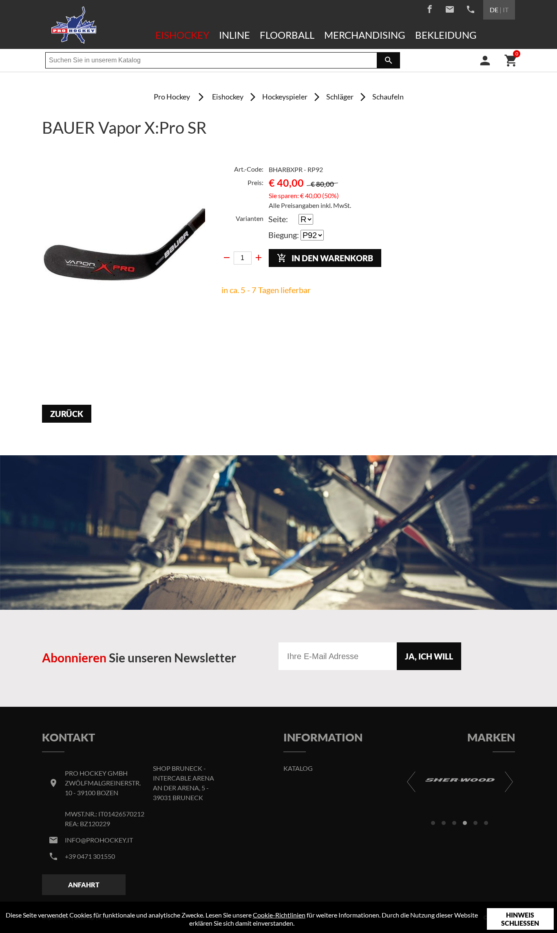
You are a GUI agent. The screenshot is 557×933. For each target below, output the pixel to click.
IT (505, 9)
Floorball (287, 35)
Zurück (66, 414)
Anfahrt (83, 885)
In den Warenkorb (325, 258)
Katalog (298, 768)
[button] (433, 823)
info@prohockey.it (99, 840)
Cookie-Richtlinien (279, 915)
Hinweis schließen (520, 919)
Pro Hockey (172, 96)
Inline (234, 35)
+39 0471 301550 (90, 856)
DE (494, 9)
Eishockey (182, 35)
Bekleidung (446, 35)
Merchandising (364, 35)
